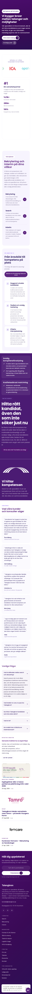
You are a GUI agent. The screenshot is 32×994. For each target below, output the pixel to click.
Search (4, 919)
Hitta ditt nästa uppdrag (9, 969)
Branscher (5, 958)
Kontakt (4, 961)
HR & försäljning (6, 944)
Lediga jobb (5, 972)
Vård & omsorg (6, 935)
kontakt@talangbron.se (9, 902)
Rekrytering (5, 922)
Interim (4, 925)
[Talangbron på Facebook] (3, 910)
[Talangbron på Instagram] (7, 910)
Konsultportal (6, 975)
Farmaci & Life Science (8, 932)
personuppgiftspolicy (16, 990)
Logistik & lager (6, 941)
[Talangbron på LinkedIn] (12, 910)
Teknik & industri (7, 938)
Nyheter (4, 978)
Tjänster (4, 955)
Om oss (4, 952)
